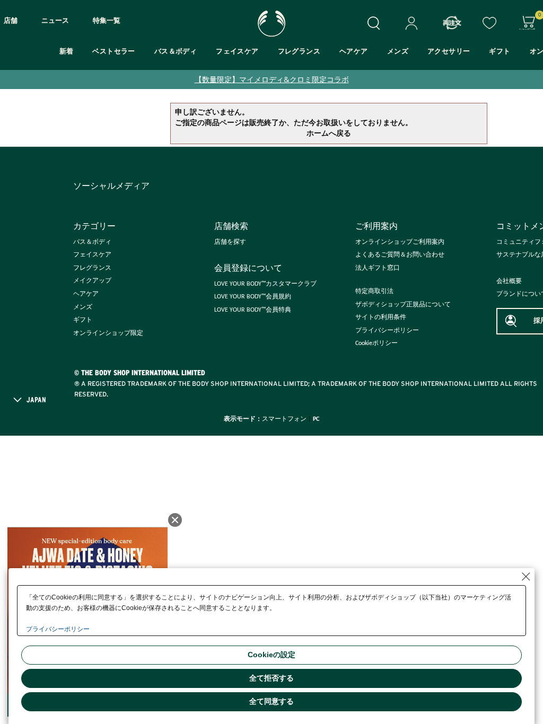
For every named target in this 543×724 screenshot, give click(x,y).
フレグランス (299, 51)
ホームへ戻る (328, 134)
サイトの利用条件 (380, 317)
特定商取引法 (374, 291)
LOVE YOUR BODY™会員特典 (252, 310)
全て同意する (271, 701)
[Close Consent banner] (526, 576)
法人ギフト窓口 (377, 268)
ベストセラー (113, 51)
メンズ (397, 51)
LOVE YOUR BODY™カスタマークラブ (265, 284)
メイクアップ (92, 281)
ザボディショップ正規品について (403, 305)
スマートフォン (284, 419)
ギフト (499, 51)
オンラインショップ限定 (108, 333)
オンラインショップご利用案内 (399, 242)
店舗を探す (230, 242)
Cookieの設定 (271, 654)
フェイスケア (237, 51)
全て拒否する (271, 678)
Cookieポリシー (376, 343)
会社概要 (509, 281)
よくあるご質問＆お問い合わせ (399, 255)
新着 (66, 51)
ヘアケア (353, 51)
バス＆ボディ (175, 51)
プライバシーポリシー (387, 331)
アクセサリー (448, 51)
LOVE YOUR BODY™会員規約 (252, 297)
